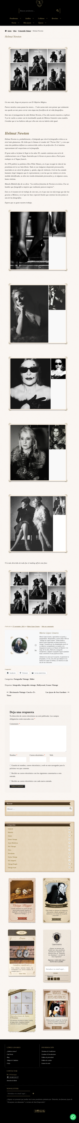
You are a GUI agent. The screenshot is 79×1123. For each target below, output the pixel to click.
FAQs (8, 1063)
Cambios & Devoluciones (48, 1054)
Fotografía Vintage (24, 31)
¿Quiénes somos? (12, 1051)
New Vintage (39, 846)
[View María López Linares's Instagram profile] (35, 645)
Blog (14, 31)
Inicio (10, 31)
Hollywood (41, 685)
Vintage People (40, 864)
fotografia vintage (29, 685)
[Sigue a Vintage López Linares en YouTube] (41, 1112)
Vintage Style (40, 867)
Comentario (15, 724)
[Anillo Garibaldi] (16, 997)
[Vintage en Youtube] (58, 978)
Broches (55, 18)
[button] (73, 1117)
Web (51, 755)
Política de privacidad (47, 1057)
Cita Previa (10, 1054)
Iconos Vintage (52, 685)
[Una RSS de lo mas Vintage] (49, 978)
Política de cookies (46, 1060)
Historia (40, 832)
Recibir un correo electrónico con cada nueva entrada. (32, 781)
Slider (32, 679)
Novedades (39, 853)
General (39, 829)
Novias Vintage (39, 857)
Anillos (28, 18)
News (39, 850)
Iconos (40, 836)
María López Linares (33, 626)
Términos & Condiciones (48, 1051)
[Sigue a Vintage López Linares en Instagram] (38, 1112)
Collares (41, 18)
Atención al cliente (12, 1080)
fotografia (17, 685)
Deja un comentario (48, 626)
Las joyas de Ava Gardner (56, 692)
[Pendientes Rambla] (27, 1008)
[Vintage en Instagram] (55, 978)
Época (40, 23)
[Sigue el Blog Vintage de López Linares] (43, 1112)
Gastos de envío (45, 1063)
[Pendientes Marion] (16, 1008)
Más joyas (27, 23)
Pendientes (14, 18)
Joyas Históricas (39, 843)
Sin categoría (39, 860)
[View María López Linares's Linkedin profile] (35, 650)
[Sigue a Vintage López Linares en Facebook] (35, 1112)
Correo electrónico (37, 755)
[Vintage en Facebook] (52, 978)
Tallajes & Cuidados (12, 1060)
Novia (14, 23)
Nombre (13, 755)
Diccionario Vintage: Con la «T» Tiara (21, 693)
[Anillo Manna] (27, 997)
